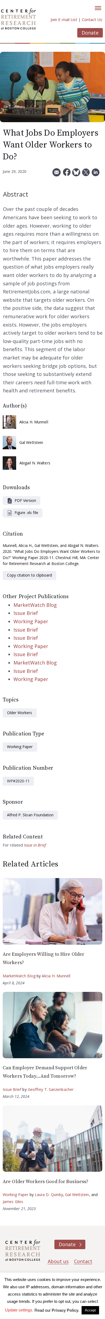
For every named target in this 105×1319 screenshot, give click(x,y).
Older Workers (19, 712)
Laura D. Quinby (49, 1194)
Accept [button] (90, 1310)
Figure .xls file (26, 512)
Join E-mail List (64, 19)
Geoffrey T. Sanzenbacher (51, 1089)
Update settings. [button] (19, 1310)
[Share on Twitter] (86, 174)
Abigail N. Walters (34, 462)
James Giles (13, 1201)
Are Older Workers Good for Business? (45, 1181)
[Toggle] (98, 8)
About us (58, 1261)
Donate (90, 32)
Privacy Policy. (65, 1310)
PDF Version (25, 500)
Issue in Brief (35, 845)
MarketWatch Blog (35, 605)
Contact (83, 1261)
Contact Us (92, 19)
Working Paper (30, 621)
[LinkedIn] (96, 174)
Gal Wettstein (31, 442)
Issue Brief (25, 613)
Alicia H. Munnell (33, 421)
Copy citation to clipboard (29, 575)
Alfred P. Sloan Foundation (30, 814)
